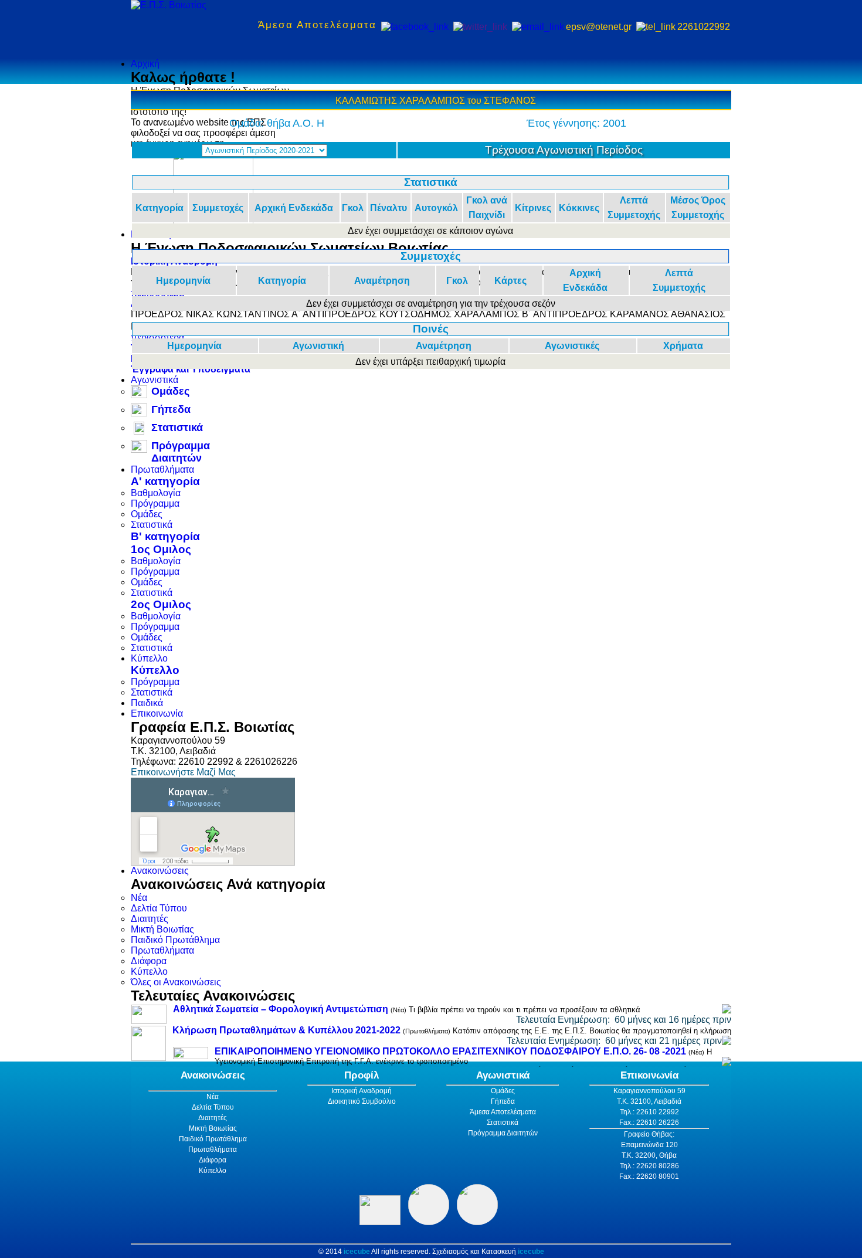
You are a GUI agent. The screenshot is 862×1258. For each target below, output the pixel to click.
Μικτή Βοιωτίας (162, 929)
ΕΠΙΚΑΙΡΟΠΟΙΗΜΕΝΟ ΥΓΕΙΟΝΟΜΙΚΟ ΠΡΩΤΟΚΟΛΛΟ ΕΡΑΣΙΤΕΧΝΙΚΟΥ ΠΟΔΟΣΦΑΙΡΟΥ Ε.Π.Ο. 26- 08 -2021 (450, 1051)
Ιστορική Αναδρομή (361, 1091)
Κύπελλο (149, 658)
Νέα (139, 898)
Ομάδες (170, 391)
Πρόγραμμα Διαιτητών (180, 452)
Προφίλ (361, 1075)
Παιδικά (147, 703)
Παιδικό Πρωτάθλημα (175, 940)
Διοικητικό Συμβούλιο (362, 1101)
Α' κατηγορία (165, 481)
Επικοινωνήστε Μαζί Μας (183, 772)
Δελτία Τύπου (159, 908)
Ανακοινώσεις (160, 871)
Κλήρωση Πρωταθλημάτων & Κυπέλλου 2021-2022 (286, 1030)
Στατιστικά (177, 427)
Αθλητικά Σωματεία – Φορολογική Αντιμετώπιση (280, 1009)
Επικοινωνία (157, 713)
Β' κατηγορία (165, 536)
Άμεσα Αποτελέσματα (317, 24)
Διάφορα (149, 961)
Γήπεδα (171, 409)
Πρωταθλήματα (162, 469)
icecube (357, 1251)
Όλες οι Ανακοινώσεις (176, 982)
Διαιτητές (149, 919)
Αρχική (145, 64)
